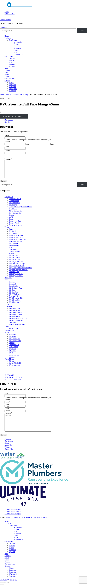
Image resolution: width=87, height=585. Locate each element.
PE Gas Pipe (13, 292)
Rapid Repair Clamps (16, 266)
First (27, 144)
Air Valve (12, 335)
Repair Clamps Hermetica (18, 270)
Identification (13, 209)
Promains (9, 517)
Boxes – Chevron (15, 314)
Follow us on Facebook (13, 510)
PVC (11, 353)
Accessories (18, 42)
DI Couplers (13, 231)
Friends (7, 77)
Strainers (12, 357)
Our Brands (9, 56)
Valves (16, 52)
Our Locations (10, 79)
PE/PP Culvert (14, 294)
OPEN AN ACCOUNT (13, 379)
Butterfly (12, 343)
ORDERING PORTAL (8, 580)
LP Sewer (12, 351)
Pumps (7, 304)
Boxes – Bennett (15, 310)
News (7, 72)
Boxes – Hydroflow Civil (18, 318)
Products (8, 38)
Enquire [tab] (7, 122)
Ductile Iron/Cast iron (17, 324)
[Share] (5, 582)
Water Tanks (13, 328)
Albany (11, 83)
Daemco (12, 60)
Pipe (15, 46)
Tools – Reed (14, 223)
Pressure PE (13, 296)
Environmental (14, 203)
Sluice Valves (14, 355)
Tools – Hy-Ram (15, 221)
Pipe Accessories (15, 213)
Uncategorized (10, 330)
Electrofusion (14, 245)
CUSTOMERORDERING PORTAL (13, 376)
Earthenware (13, 243)
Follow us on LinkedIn (13, 512)
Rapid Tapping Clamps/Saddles (20, 268)
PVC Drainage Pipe (16, 298)
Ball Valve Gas (14, 339)
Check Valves (14, 345)
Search (7, 12)
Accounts (12, 91)
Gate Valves (13, 347)
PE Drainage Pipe (15, 288)
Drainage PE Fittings (16, 237)
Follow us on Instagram (13, 514)
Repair (11, 215)
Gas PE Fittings (14, 251)
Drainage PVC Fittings (17, 239)
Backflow (12, 337)
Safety (11, 217)
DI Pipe (12, 282)
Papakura (12, 85)
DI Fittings (13, 233)
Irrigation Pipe (14, 286)
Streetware (17, 48)
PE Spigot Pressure (16, 262)
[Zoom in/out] (1, 582)
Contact (7, 81)
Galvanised (13, 249)
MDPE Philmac (14, 260)
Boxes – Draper (14, 316)
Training (8, 70)
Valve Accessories (15, 225)
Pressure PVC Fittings (20, 95)
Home (7, 36)
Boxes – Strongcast (16, 320)
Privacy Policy (42, 517)
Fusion (11, 62)
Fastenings (13, 205)
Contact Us (9, 449)
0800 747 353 (9, 14)
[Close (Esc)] (8, 582)
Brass (11, 229)
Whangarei (13, 89)
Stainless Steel (14, 272)
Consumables (14, 201)
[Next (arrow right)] (3, 584)
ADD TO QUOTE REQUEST (14, 116)
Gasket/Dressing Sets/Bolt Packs (20, 207)
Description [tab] (9, 120)
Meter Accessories (15, 211)
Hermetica (12, 64)
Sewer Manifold (15, 363)
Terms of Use (31, 517)
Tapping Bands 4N (16, 274)
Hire (6, 68)
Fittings (16, 44)
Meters (11, 361)
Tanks (16, 50)
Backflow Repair (15, 199)
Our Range (13, 40)
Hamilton (12, 87)
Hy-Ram (12, 66)
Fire (10, 247)
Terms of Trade (19, 517)
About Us (8, 445)
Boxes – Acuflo (14, 308)
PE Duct (12, 290)
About (7, 74)
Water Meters (18, 54)
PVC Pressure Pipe (16, 302)
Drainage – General (16, 235)
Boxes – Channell (15, 312)
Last (52, 144)
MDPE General (14, 257)
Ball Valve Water (15, 341)
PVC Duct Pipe (14, 300)
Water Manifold (14, 365)
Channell (12, 58)
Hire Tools (8, 278)
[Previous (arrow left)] (1, 584)
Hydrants (12, 349)
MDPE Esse (13, 255)
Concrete (12, 322)
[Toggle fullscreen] (3, 582)
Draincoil (12, 284)
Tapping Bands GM (16, 276)
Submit (3, 181)
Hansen (11, 253)
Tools (11, 219)
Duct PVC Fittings (15, 241)
